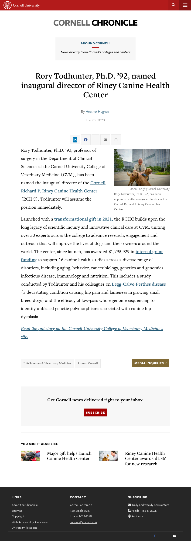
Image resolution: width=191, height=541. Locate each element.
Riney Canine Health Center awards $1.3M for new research (146, 458)
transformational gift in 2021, (83, 219)
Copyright (18, 516)
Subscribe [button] (95, 412)
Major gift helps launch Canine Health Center (69, 455)
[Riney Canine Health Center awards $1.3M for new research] (108, 456)
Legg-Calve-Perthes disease (139, 284)
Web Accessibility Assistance (30, 522)
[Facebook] (154, 536)
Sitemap (17, 510)
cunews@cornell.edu (83, 522)
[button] (142, 167)
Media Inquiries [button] (149, 363)
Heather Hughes (97, 111)
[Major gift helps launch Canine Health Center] (30, 456)
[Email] (174, 536)
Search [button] (173, 5)
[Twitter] (164, 536)
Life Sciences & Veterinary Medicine (47, 363)
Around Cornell (95, 43)
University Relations (24, 527)
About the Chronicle (25, 504)
